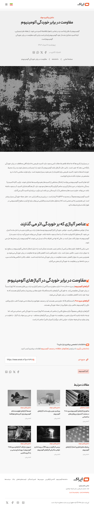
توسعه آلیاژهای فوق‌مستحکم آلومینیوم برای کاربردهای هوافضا (20, 412)
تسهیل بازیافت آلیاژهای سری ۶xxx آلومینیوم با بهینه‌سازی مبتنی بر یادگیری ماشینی (19, 450)
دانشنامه (55, 59)
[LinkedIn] (23, 502)
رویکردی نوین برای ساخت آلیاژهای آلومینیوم (49, 412)
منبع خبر (81, 359)
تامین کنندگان (32, 479)
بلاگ (13, 479)
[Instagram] (18, 502)
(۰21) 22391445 (84, 493)
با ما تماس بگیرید (82, 348)
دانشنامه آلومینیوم (62, 479)
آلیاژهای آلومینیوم (82, 286)
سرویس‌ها (41, 479)
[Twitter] (7, 502)
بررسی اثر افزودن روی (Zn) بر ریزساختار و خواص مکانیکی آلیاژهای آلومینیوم (47, 448)
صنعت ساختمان (84, 408)
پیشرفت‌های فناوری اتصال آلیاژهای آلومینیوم (77, 448)
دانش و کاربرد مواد (47, 17)
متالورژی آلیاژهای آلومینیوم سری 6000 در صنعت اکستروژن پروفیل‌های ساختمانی (76, 414)
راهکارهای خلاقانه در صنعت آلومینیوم (55, 348)
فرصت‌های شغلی (21, 479)
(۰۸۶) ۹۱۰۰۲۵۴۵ (74, 493)
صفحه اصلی (68, 59)
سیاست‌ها (8, 479)
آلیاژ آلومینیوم (83, 371)
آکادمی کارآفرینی (50, 479)
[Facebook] (12, 502)
